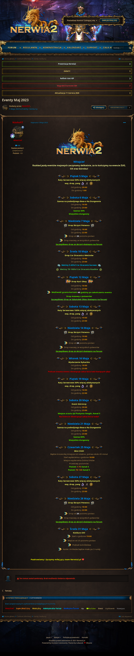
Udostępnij (99, 107)
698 (18, 145)
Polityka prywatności (71, 637)
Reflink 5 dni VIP (67, 78)
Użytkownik (110, 608)
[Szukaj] (130, 48)
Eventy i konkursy (29, 109)
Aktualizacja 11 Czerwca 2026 (67, 93)
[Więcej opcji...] (124, 122)
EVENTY (67, 71)
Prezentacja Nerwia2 (67, 64)
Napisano (39, 122)
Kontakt (85, 637)
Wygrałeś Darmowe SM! (67, 86)
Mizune (89, 643)
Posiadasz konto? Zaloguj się (81, 20)
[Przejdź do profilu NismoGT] (5, 107)
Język (48, 637)
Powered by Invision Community (55, 643)
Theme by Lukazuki (75, 643)
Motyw (57, 637)
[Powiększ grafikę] (79, 143)
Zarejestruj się (109, 20)
